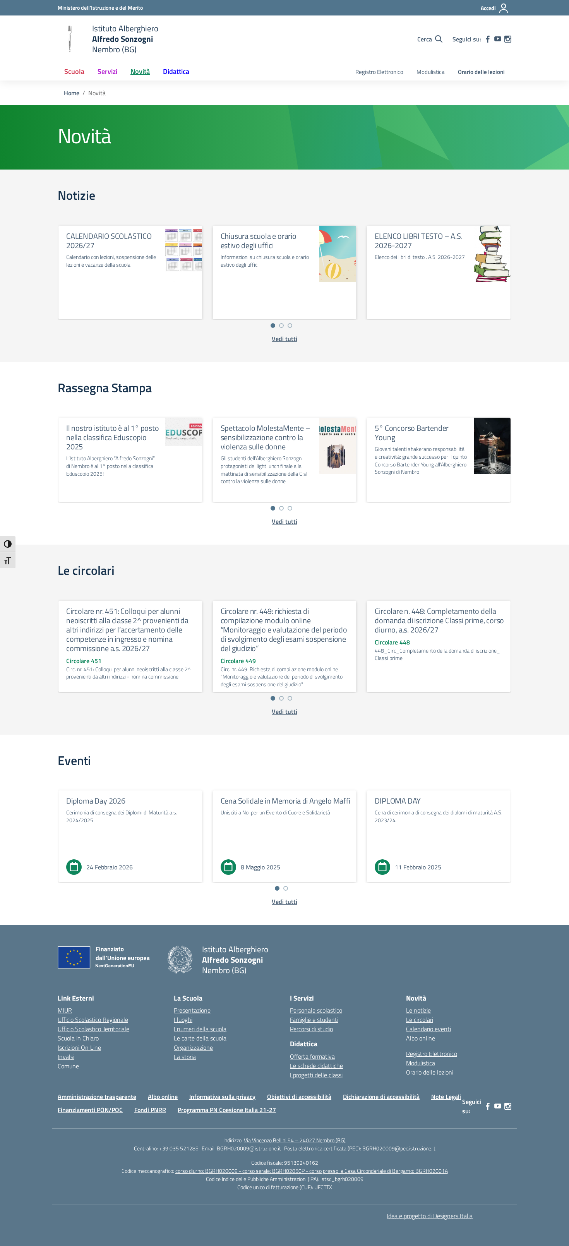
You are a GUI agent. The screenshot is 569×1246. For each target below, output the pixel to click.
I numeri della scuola (200, 1028)
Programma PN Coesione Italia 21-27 (227, 1109)
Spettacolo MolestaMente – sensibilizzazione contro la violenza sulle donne (265, 437)
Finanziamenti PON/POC (90, 1109)
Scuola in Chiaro (78, 1038)
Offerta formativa (312, 1056)
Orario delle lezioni (481, 71)
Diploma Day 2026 (95, 801)
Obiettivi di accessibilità (299, 1096)
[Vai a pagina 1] (273, 325)
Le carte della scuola (200, 1038)
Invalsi (66, 1056)
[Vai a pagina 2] (281, 325)
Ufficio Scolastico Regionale (93, 1019)
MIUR (65, 1010)
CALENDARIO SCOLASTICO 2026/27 (109, 240)
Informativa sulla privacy (222, 1096)
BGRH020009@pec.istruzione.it (398, 1148)
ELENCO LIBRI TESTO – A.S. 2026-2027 (418, 240)
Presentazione (192, 1010)
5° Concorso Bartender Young (412, 432)
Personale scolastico (316, 1010)
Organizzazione (193, 1047)
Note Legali (446, 1096)
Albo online (420, 1038)
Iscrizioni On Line (79, 1047)
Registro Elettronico (379, 71)
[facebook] (487, 39)
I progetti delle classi (316, 1075)
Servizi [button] (107, 71)
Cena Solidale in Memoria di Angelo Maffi (285, 801)
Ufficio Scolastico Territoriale (93, 1028)
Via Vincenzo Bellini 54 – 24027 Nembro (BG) (295, 1140)
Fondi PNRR (150, 1109)
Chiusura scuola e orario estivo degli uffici (258, 240)
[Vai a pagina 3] (290, 325)
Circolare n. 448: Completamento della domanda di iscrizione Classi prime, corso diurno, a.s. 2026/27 (439, 620)
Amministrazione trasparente (97, 1096)
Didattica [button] (176, 71)
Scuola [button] (74, 71)
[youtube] (497, 39)
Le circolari (419, 1019)
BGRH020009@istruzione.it (249, 1148)
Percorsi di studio (311, 1028)
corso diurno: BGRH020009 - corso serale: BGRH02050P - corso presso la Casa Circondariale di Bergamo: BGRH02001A (311, 1171)
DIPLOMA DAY (398, 801)
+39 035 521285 (179, 1148)
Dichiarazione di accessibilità (381, 1096)
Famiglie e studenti (314, 1019)
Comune (68, 1066)
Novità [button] (140, 71)
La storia (185, 1056)
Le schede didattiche (316, 1065)
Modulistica (430, 71)
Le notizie (418, 1010)
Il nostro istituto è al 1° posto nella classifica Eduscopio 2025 (112, 437)
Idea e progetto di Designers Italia (430, 1215)
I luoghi (183, 1019)
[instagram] (507, 39)
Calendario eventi (428, 1028)
